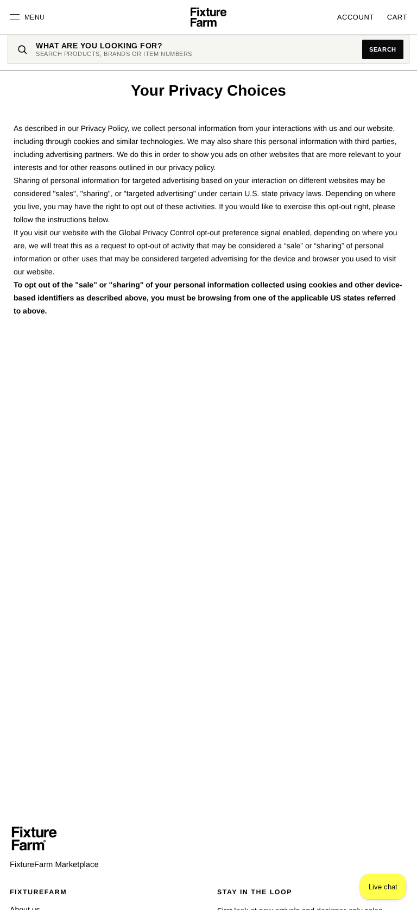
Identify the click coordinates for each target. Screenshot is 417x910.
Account (355, 17)
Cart (397, 17)
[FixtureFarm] (208, 17)
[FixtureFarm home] (34, 838)
